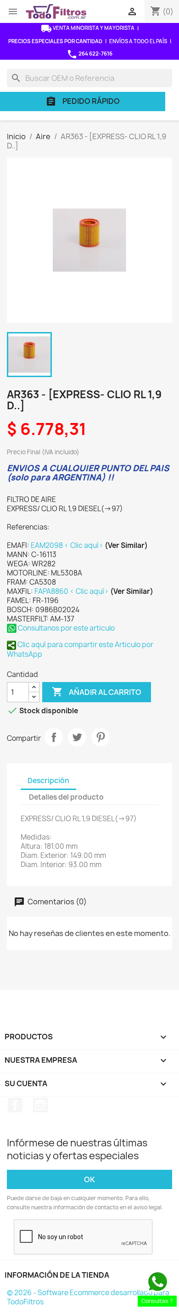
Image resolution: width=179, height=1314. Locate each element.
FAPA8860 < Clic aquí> (72, 591)
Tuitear (77, 737)
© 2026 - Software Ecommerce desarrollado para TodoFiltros (88, 1297)
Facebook (15, 1105)
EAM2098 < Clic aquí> (68, 545)
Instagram (40, 1105)
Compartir (54, 737)
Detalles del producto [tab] (66, 797)
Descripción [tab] (48, 780)
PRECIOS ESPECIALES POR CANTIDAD (55, 41)
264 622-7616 (89, 54)
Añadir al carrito (96, 691)
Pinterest (100, 737)
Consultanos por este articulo (66, 628)
